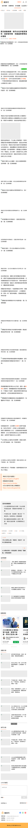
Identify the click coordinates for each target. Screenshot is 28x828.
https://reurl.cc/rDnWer (10, 483)
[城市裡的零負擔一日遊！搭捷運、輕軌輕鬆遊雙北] (5, 656)
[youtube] (25, 812)
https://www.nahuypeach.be (11, 488)
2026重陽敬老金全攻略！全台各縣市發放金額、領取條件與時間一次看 (19, 732)
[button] (26, 2)
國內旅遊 (4, 531)
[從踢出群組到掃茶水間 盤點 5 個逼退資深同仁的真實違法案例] (5, 768)
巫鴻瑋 (10, 531)
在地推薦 (17, 6)
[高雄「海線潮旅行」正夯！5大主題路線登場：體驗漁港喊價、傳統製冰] (5, 691)
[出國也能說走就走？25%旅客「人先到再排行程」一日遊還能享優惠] (5, 717)
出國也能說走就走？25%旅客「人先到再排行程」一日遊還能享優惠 (18, 716)
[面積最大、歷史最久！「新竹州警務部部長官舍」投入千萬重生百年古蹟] (5, 572)
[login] (23, 2)
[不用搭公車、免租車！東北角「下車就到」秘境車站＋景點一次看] (5, 682)
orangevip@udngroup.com (13, 816)
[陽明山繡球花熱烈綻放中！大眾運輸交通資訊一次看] (5, 590)
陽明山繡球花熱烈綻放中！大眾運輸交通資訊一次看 (18, 588)
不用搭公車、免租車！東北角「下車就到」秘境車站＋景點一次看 (18, 681)
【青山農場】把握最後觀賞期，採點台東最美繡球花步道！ (18, 563)
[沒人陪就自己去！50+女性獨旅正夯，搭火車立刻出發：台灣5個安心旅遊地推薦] (5, 708)
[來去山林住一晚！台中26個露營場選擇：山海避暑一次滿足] (5, 665)
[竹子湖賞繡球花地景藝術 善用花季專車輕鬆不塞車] (5, 598)
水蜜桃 (9, 533)
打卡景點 (22, 531)
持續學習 (11, 6)
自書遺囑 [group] (15, 10)
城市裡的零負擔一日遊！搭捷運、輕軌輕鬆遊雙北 (18, 655)
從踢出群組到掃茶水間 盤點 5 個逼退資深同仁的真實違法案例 (18, 767)
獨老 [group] (25, 10)
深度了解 (19, 642)
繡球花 (3, 533)
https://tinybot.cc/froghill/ (11, 479)
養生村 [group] (3, 10)
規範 (2, 797)
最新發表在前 (23, 803)
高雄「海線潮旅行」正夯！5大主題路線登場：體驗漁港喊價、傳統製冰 (19, 690)
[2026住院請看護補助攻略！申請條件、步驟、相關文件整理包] (5, 759)
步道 (16, 531)
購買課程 (19, 1)
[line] (22, 812)
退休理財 (4, 6)
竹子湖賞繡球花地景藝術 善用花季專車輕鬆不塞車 (18, 597)
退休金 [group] (8, 10)
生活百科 (24, 6)
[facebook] (20, 812)
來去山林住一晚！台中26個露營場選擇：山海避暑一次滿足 (18, 664)
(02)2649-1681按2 (10, 818)
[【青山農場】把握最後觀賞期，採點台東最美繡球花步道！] (5, 564)
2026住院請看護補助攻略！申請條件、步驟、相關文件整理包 (19, 758)
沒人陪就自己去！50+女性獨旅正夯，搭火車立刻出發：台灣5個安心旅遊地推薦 (19, 707)
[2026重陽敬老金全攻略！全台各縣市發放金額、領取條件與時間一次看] (5, 733)
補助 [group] (20, 10)
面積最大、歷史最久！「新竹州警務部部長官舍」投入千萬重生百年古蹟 (18, 572)
